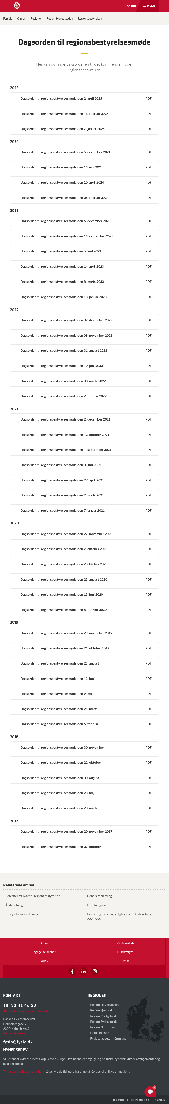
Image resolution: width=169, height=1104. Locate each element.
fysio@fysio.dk (18, 1042)
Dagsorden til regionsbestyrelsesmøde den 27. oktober (61, 846)
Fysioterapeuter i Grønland (107, 1038)
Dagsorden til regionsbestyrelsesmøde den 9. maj (57, 693)
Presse (125, 961)
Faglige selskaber (43, 952)
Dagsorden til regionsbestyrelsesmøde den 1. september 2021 (66, 449)
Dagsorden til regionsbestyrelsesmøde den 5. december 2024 (65, 152)
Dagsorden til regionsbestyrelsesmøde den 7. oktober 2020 (64, 548)
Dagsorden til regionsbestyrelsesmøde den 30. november (62, 747)
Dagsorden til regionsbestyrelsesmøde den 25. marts (59, 708)
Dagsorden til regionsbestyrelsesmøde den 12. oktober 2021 (65, 434)
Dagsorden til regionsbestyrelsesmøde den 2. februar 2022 (64, 396)
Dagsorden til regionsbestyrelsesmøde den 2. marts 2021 (62, 495)
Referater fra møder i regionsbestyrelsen (33, 896)
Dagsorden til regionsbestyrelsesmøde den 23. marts (59, 808)
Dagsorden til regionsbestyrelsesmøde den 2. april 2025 (61, 98)
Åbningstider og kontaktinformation (27, 1011)
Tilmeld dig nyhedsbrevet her (22, 1071)
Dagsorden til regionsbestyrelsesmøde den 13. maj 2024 (62, 167)
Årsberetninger (16, 905)
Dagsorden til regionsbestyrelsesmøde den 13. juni (58, 678)
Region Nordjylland (102, 1027)
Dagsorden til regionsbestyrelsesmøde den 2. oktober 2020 (64, 564)
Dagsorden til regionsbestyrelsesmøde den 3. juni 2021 (61, 464)
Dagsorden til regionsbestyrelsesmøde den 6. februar (59, 723)
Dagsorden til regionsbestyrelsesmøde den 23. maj (57, 792)
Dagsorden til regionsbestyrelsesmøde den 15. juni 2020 (62, 594)
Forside (7, 18)
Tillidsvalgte (125, 952)
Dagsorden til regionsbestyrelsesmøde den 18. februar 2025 (64, 113)
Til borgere (118, 1100)
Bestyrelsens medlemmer (23, 914)
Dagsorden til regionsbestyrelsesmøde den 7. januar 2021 (63, 510)
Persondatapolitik (139, 1100)
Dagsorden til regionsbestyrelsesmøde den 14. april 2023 (62, 266)
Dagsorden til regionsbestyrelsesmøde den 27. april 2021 (62, 480)
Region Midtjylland (102, 1016)
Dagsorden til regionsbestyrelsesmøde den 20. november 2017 (66, 831)
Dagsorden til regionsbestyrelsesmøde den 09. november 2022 (66, 335)
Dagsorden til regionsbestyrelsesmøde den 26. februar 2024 (64, 197)
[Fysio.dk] (17, 5)
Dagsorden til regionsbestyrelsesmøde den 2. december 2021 (65, 419)
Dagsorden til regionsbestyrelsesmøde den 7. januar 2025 (63, 128)
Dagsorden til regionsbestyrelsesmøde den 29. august (60, 663)
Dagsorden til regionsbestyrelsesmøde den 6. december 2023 (65, 220)
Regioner (36, 18)
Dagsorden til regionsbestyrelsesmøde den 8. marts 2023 (62, 281)
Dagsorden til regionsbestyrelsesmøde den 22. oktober (61, 762)
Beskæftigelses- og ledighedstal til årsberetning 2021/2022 (119, 916)
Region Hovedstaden (60, 18)
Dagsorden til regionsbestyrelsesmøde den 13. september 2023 (67, 236)
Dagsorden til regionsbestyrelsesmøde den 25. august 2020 (64, 579)
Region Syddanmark (103, 1021)
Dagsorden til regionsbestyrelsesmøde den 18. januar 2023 (64, 296)
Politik (43, 961)
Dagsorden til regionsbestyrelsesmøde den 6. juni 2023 (61, 251)
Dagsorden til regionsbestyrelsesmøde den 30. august (60, 777)
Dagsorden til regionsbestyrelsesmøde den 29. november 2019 (66, 632)
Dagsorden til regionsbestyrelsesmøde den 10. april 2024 (62, 182)
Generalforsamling (99, 896)
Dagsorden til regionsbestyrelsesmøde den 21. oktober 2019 (65, 648)
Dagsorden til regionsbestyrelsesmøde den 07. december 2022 (66, 320)
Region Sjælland (100, 1010)
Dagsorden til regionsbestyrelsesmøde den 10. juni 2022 (62, 365)
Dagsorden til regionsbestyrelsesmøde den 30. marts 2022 (63, 380)
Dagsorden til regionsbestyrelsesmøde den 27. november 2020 (66, 533)
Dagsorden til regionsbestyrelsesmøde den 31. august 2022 (64, 350)
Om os (21, 18)
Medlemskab (125, 943)
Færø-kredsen (99, 1032)
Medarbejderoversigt (17, 1033)
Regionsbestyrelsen (90, 18)
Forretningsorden (98, 905)
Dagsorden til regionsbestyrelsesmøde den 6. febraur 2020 (64, 609)
